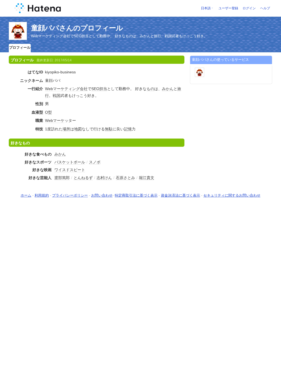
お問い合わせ (102, 195)
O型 (48, 112)
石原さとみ (125, 178)
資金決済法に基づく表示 (180, 195)
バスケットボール (69, 162)
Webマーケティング (62, 89)
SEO (95, 89)
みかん (167, 89)
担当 (103, 89)
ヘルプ (265, 8)
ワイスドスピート (69, 170)
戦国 (56, 95)
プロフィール (19, 47)
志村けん (104, 178)
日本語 (206, 8)
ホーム (26, 195)
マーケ (58, 120)
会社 (84, 89)
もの (150, 89)
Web (49, 120)
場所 (66, 129)
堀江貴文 (146, 178)
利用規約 (42, 195)
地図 (78, 129)
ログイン (249, 8)
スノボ (94, 162)
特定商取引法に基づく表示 (136, 195)
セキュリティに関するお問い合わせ (231, 195)
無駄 (109, 129)
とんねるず (83, 178)
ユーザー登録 (228, 8)
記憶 (128, 129)
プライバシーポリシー (70, 195)
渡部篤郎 (62, 178)
